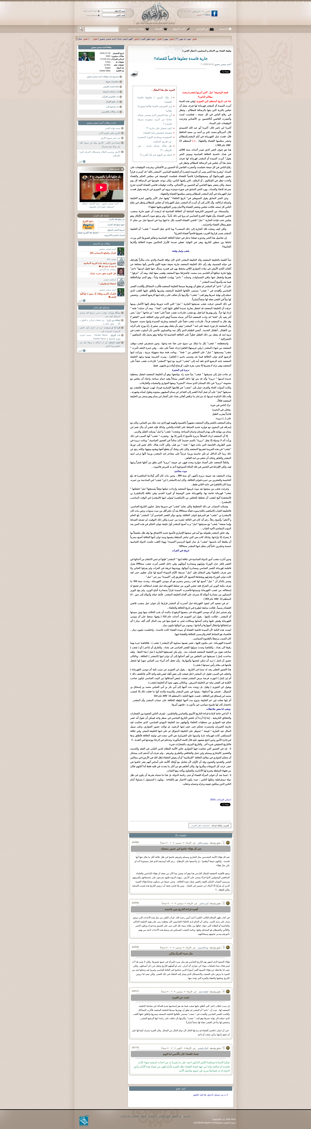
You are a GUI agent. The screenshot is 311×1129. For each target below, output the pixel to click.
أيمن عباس (203, 903)
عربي (199, 14)
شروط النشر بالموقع (116, 230)
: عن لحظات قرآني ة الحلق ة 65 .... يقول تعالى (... (100, 322)
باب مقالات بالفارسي (110, 112)
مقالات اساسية (136, 29)
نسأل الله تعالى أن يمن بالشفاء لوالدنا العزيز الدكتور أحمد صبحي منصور (104, 39)
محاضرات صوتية (112, 81)
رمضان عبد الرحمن (107, 269)
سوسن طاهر (203, 843)
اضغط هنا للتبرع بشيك (88, 232)
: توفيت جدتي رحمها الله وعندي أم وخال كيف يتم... (100, 315)
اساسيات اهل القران (200, 825)
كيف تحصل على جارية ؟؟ (159, 128)
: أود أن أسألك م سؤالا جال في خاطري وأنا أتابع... (100, 344)
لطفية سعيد (203, 992)
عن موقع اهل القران (117, 219)
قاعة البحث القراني (111, 86)
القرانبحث (152, 1116)
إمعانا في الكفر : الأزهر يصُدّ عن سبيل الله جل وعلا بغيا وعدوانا (100, 145)
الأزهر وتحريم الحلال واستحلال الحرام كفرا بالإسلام (100, 154)
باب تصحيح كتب (112, 107)
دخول (95, 11)
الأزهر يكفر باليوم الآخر (109, 133)
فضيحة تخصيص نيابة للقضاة (157, 132)
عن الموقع (177, 1116)
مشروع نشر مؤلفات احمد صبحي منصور (103, 76)
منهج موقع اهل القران (116, 224)
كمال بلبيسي (203, 1048)
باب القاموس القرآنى (110, 97)
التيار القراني (164, 1116)
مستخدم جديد (91, 15)
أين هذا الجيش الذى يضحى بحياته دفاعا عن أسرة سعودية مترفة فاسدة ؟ (155, 119)
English (206, 14)
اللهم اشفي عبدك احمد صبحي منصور (217, 39)
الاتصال (158, 29)
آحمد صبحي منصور (98, 47)
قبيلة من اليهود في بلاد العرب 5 (156, 154)
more (82, 161)
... (191, 39)
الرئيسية (223, 29)
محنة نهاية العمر (112, 128)
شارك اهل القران (101, 215)
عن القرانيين (202, 29)
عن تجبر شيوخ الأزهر (110, 138)
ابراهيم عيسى (110, 279)
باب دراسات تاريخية (111, 92)
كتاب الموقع (179, 29)
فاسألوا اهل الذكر (101, 307)
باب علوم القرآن (112, 102)
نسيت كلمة (87, 11)
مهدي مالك (111, 259)
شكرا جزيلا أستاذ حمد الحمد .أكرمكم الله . (163, 39)
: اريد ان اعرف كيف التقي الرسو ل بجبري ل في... (100, 329)
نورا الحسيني (203, 948)
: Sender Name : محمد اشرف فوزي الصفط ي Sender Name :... (100, 337)
